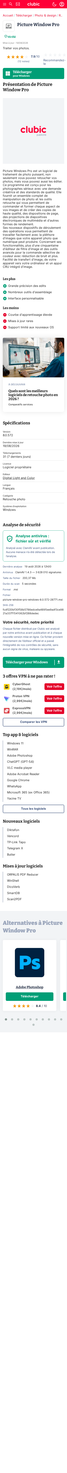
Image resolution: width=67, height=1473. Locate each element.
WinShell (13, 880)
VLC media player (19, 767)
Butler (11, 854)
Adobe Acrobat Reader (23, 774)
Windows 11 (15, 743)
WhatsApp (14, 786)
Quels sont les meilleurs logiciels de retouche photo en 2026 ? (33, 395)
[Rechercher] (10, 4)
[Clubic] (33, 4)
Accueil (8, 15)
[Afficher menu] (5, 4)
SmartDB (13, 893)
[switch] (54, 4)
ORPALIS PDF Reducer (22, 874)
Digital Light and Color (19, 478)
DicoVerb (13, 886)
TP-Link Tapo (16, 842)
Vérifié (11, 36)
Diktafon (13, 830)
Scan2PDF (14, 899)
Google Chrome (18, 780)
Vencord (13, 836)
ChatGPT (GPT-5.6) (20, 761)
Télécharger (24, 15)
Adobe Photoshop (20, 755)
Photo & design (45, 15)
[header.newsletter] (18, 4)
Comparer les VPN (33, 721)
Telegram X (15, 848)
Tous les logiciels (33, 808)
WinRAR (12, 749)
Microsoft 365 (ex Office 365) (28, 792)
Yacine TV (14, 798)
